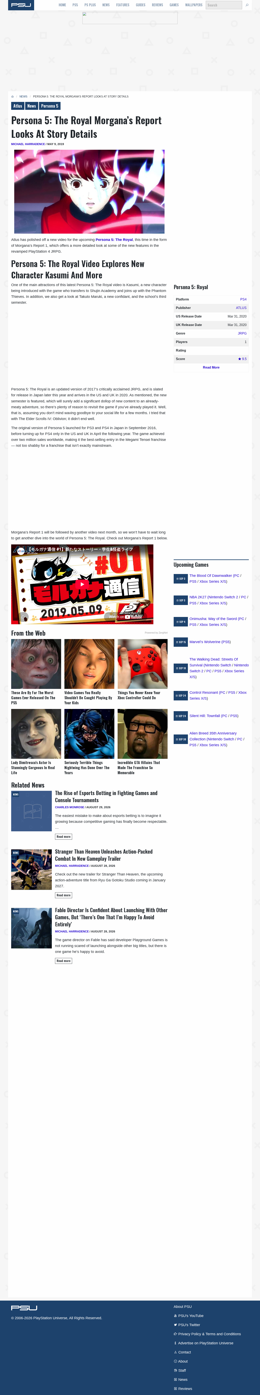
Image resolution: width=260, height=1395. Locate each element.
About (182, 1361)
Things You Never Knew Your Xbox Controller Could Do (139, 695)
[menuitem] (62, 5)
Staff (181, 1370)
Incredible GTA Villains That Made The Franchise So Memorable (139, 767)
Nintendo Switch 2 (223, 597)
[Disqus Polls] (89, 1024)
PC (236, 576)
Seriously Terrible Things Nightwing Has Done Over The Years (86, 767)
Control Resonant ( (205, 693)
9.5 (244, 359)
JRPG (242, 333)
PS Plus (90, 4)
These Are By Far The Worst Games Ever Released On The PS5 (33, 697)
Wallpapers (194, 4)
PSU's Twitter (188, 1325)
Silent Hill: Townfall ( (206, 716)
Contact (184, 1352)
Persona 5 (49, 106)
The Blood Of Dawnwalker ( (212, 576)
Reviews (157, 4)
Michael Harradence (28, 144)
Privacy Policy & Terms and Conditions (209, 1334)
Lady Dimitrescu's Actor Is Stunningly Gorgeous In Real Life (33, 767)
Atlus (17, 106)
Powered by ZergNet (156, 632)
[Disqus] (89, 1130)
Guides (140, 4)
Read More (211, 367)
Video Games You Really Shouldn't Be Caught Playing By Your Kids (88, 697)
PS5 (75, 4)
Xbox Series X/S (212, 581)
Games (174, 4)
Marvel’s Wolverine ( (206, 642)
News (106, 4)
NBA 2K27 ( (199, 597)
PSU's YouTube (190, 1316)
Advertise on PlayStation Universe (205, 1343)
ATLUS (241, 308)
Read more (63, 836)
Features (122, 4)
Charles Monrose (69, 807)
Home (62, 4)
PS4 (243, 299)
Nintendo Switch (218, 665)
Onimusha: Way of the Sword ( (214, 619)
